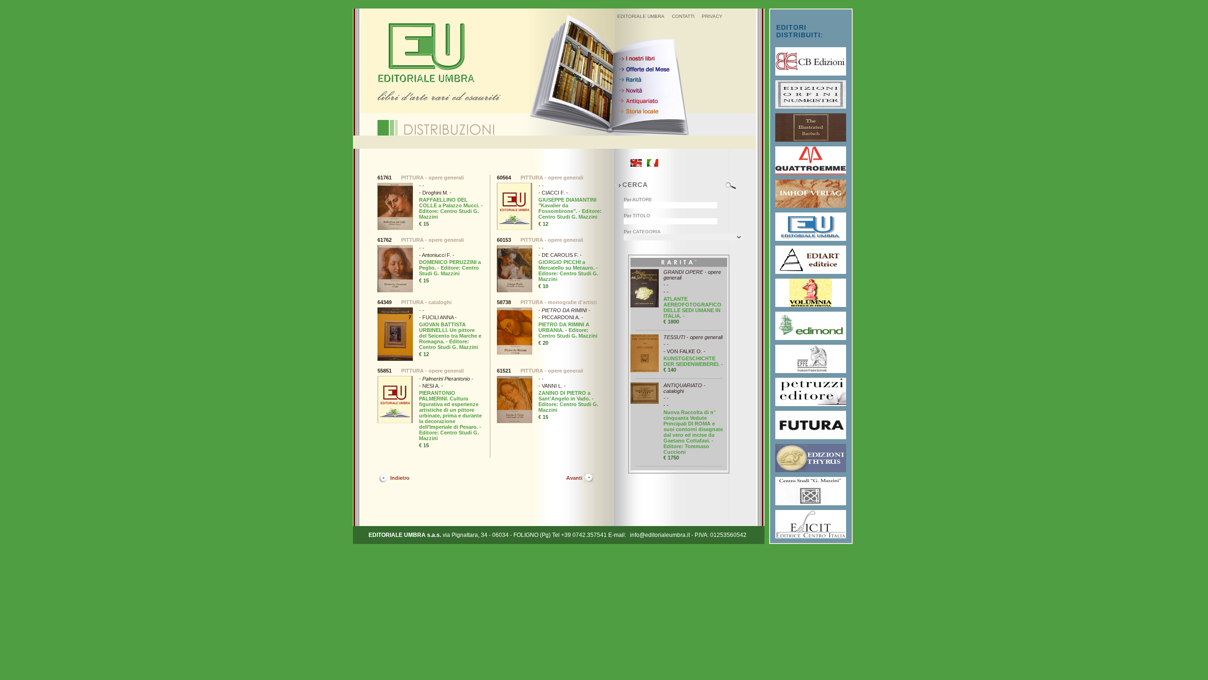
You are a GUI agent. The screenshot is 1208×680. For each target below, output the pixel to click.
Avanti (574, 478)
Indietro (400, 478)
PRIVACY (712, 16)
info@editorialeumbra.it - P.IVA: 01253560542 (688, 535)
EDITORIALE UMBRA (640, 16)
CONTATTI (683, 16)
